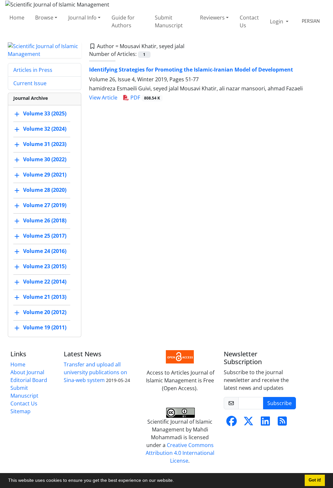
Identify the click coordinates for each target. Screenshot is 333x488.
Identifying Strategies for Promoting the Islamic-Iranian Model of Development (191, 69)
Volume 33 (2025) (44, 113)
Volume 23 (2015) (44, 266)
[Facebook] (231, 423)
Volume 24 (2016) (44, 251)
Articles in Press (32, 69)
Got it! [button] (315, 480)
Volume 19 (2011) (44, 327)
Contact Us (249, 21)
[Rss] (282, 423)
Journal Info (82, 17)
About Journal (27, 372)
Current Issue (30, 83)
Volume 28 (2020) (44, 189)
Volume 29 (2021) (44, 174)
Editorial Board (28, 380)
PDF (144, 97)
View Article (103, 97)
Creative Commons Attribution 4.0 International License (180, 453)
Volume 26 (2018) (44, 220)
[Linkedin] (265, 423)
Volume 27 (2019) (44, 205)
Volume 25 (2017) (44, 235)
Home (16, 17)
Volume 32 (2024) (44, 128)
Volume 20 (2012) (44, 312)
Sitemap (20, 411)
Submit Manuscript (169, 21)
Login (277, 21)
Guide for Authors (123, 21)
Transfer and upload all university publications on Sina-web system (95, 372)
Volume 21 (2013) (44, 296)
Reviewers (212, 17)
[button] (176, 481)
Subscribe (279, 403)
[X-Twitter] (248, 423)
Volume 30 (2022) (44, 159)
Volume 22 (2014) (44, 281)
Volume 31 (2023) (44, 144)
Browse (44, 17)
